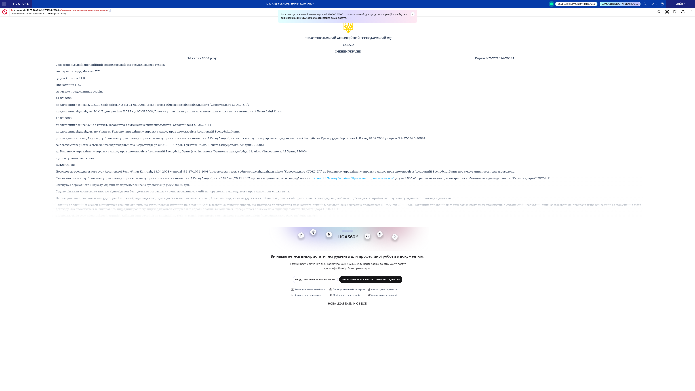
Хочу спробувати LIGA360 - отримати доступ (370, 279)
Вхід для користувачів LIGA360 (315, 279)
